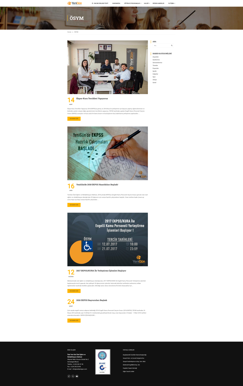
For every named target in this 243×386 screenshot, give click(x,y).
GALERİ (146, 3)
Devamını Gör (74, 118)
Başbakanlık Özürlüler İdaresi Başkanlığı (134, 355)
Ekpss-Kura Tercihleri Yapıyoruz (92, 98)
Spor (154, 77)
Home (69, 32)
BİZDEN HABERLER (158, 3)
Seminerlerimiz (157, 62)
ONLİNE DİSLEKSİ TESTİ (101, 3)
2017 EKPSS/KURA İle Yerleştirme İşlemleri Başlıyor (101, 270)
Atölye (155, 80)
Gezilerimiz (156, 60)
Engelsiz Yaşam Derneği (130, 368)
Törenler (155, 65)
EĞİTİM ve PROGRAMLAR (132, 3)
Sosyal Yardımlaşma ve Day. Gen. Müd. (134, 361)
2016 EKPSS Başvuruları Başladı (91, 300)
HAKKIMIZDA (116, 3)
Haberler (155, 74)
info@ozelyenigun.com (80, 369)
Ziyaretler (156, 57)
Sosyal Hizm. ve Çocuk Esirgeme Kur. (133, 358)
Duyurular (156, 68)
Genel (154, 82)
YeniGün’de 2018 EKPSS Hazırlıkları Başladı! (97, 184)
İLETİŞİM (171, 3)
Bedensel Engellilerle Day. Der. (131, 365)
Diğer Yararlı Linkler (128, 371)
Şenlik (155, 71)
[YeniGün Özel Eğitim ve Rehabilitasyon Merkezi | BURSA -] (74, 3)
